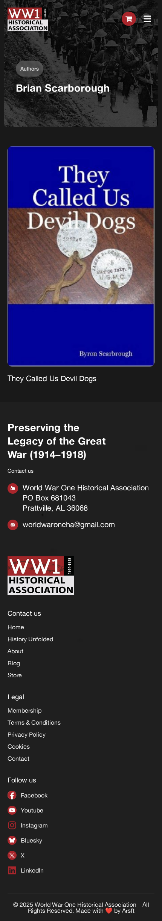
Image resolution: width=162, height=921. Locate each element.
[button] (147, 19)
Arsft (128, 910)
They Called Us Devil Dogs (52, 378)
